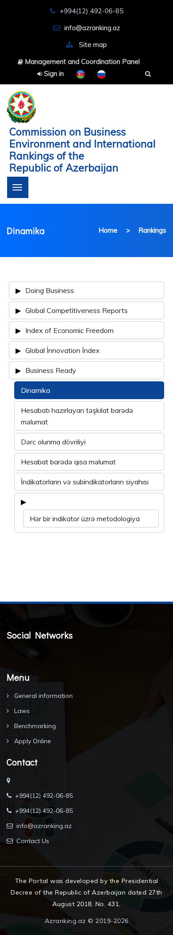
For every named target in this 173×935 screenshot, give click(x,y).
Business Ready (50, 370)
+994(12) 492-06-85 (44, 796)
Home (108, 230)
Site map (93, 44)
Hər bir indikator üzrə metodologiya (85, 518)
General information (42, 696)
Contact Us (32, 841)
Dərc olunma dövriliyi (53, 441)
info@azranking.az (92, 28)
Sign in (53, 73)
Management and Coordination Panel (81, 61)
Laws (21, 711)
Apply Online (31, 741)
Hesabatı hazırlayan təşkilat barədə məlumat (77, 416)
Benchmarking (34, 726)
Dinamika (35, 390)
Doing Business (49, 290)
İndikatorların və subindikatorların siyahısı (85, 481)
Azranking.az (65, 921)
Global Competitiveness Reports (76, 310)
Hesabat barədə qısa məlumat (68, 461)
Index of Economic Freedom (69, 330)
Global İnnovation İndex (62, 350)
